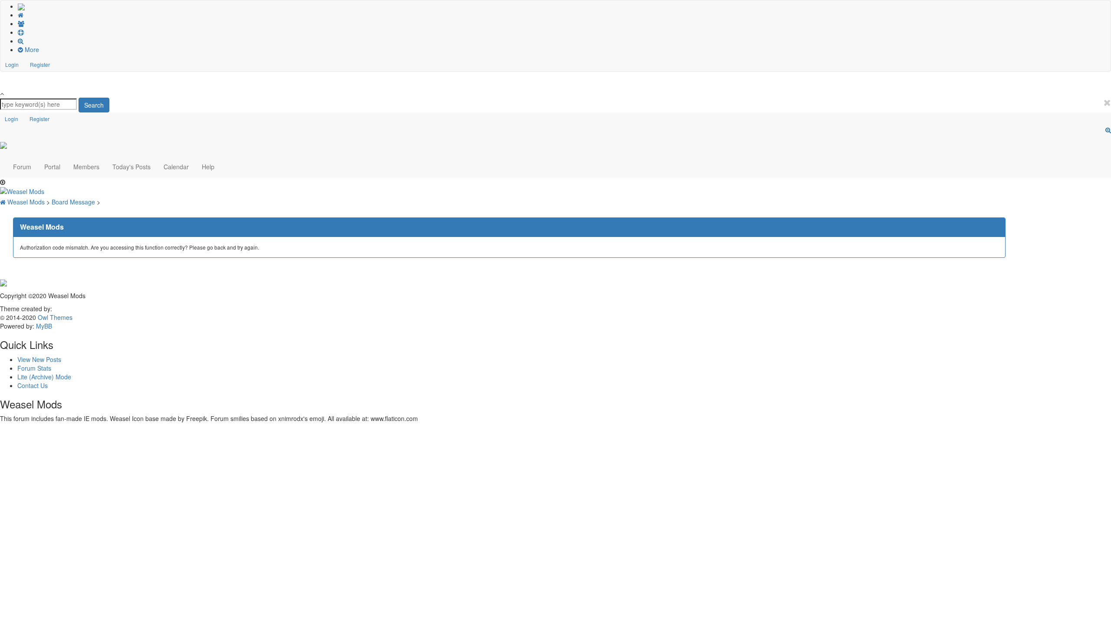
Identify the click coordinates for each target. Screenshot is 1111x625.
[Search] (564, 40)
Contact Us (32, 385)
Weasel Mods (26, 201)
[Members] (564, 23)
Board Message (74, 201)
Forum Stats (34, 368)
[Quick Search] (1108, 129)
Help (208, 166)
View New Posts (39, 359)
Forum (22, 166)
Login (12, 64)
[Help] (564, 32)
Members (86, 166)
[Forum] (21, 6)
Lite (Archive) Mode (44, 376)
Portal (52, 166)
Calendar (176, 166)
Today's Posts (131, 166)
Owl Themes (54, 317)
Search (94, 105)
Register (40, 64)
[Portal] (564, 14)
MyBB (44, 326)
